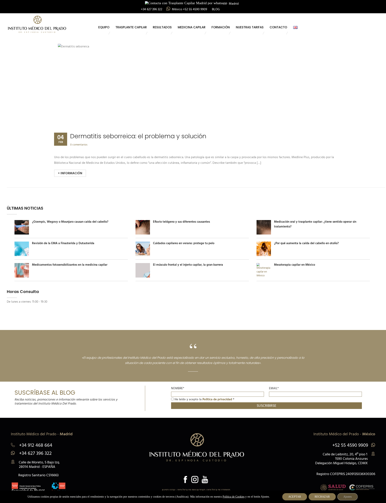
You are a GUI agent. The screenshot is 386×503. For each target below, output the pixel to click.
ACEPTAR (294, 496)
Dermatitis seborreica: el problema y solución (138, 136)
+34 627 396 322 (35, 453)
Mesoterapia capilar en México (294, 264)
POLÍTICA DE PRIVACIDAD (191, 490)
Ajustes (347, 496)
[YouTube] (205, 479)
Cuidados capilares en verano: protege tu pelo (183, 243)
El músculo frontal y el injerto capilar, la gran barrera (188, 264)
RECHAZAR (322, 496)
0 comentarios (78, 144)
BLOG (216, 9)
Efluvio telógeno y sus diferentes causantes (181, 221)
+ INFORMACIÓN (70, 173)
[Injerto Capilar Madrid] (37, 23)
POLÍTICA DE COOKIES (218, 490)
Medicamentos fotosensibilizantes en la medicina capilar (69, 264)
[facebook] (185, 479)
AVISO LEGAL (169, 490)
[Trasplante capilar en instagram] (195, 479)
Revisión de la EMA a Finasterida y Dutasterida (63, 243)
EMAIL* (274, 388)
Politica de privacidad (217, 399)
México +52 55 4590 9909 (190, 9)
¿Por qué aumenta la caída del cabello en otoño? (306, 243)
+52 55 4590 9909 (350, 445)
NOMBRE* (177, 388)
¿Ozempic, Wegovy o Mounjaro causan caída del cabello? (70, 221)
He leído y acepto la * (204, 399)
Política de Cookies (233, 496)
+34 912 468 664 (35, 446)
